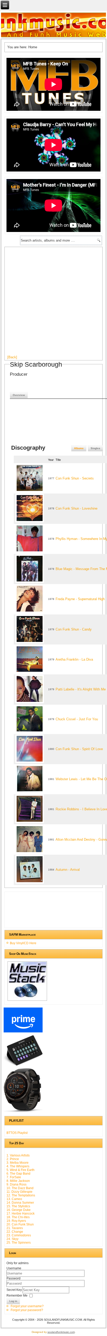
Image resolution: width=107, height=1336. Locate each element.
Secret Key (14, 1290)
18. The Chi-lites (18, 1217)
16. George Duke (18, 1210)
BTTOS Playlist (17, 1133)
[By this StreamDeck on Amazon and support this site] (23, 1065)
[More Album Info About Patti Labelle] (29, 702)
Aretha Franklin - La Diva (74, 659)
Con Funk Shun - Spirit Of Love (79, 749)
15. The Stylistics (18, 1206)
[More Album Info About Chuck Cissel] (29, 732)
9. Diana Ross (16, 1184)
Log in (13, 1301)
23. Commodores (18, 1235)
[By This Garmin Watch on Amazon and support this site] (23, 1112)
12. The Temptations (20, 1195)
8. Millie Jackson (18, 1181)
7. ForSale (13, 1177)
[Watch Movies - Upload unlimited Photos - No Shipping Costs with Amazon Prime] (23, 1032)
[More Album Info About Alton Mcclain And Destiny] (29, 852)
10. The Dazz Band (20, 1188)
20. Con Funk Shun (20, 1224)
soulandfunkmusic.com (61, 1332)
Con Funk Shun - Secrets (75, 478)
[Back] (12, 357)
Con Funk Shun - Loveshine (76, 508)
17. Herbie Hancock (20, 1213)
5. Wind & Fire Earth (20, 1170)
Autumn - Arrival (68, 870)
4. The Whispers (17, 1166)
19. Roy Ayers (16, 1221)
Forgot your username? (27, 1306)
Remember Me (17, 1295)
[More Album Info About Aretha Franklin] (29, 672)
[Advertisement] (53, 303)
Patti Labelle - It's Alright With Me (81, 689)
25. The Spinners (18, 1242)
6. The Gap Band (18, 1173)
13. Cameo (14, 1199)
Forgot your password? (27, 1310)
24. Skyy (12, 1239)
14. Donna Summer (20, 1202)
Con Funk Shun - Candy (74, 629)
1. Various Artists (18, 1155)
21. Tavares (14, 1228)
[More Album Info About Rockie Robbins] (29, 822)
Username (13, 1268)
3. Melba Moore (17, 1162)
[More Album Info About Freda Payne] (29, 612)
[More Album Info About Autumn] (29, 883)
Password (13, 1278)
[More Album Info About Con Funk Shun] (29, 491)
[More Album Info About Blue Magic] (29, 582)
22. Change (14, 1232)
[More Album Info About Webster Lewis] (29, 792)
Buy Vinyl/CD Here (23, 943)
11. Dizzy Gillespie (19, 1192)
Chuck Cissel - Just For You (77, 719)
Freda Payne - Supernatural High (80, 599)
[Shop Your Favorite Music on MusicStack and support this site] (27, 1001)
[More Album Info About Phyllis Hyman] (29, 552)
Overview (19, 395)
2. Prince (12, 1159)
